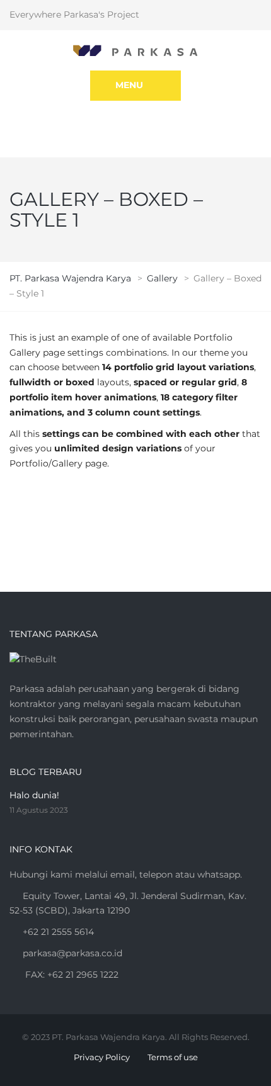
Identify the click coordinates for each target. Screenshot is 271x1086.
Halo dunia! (34, 795)
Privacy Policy (102, 1057)
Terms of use (172, 1057)
